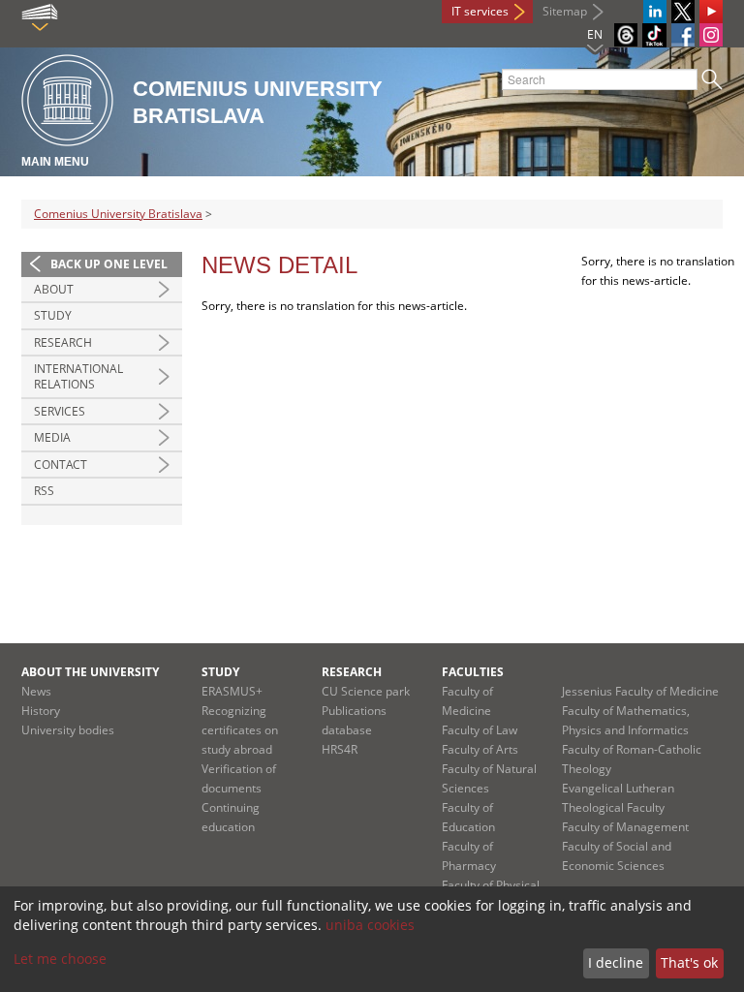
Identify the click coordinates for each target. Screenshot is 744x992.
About (54, 289)
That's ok (689, 962)
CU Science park (366, 691)
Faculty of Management (625, 827)
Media (52, 437)
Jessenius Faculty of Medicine (640, 691)
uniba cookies (370, 924)
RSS (44, 490)
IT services (480, 11)
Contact (60, 464)
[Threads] (625, 34)
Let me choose (60, 958)
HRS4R (339, 749)
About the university (90, 672)
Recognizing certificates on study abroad (240, 730)
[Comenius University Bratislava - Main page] (67, 101)
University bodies (67, 730)
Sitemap (564, 11)
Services (59, 411)
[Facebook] (683, 34)
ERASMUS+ (232, 691)
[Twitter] (683, 11)
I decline (615, 962)
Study (53, 315)
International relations (78, 376)
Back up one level (109, 264)
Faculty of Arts (480, 749)
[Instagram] (711, 34)
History (40, 710)
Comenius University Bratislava (118, 213)
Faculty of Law (479, 730)
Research (63, 342)
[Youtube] (711, 11)
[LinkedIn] (654, 11)
